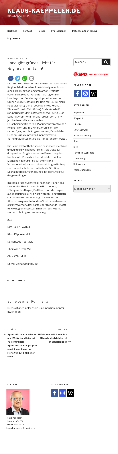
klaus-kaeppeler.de (44, 10)
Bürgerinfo (78, 118)
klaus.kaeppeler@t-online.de (20, 428)
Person (41, 31)
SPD (75, 147)
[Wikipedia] (93, 93)
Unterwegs (79, 164)
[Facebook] (77, 93)
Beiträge (12, 31)
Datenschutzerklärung (84, 31)
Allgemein (19, 280)
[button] (11, 78)
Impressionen (58, 31)
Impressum (13, 38)
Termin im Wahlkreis (83, 152)
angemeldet (25, 308)
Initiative (77, 124)
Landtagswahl (80, 130)
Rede (76, 141)
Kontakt (27, 31)
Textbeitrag (79, 158)
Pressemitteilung (82, 135)
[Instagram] (85, 93)
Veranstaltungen (82, 170)
